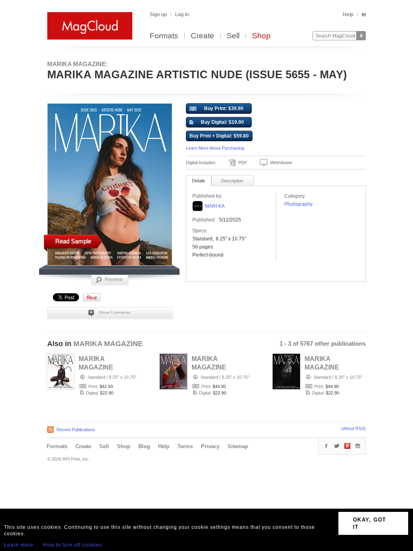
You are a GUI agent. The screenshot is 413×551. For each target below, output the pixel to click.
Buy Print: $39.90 (224, 108)
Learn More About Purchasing (215, 148)
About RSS (353, 428)
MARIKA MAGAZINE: (77, 64)
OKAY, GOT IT (369, 523)
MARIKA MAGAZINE (108, 344)
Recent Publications (75, 429)
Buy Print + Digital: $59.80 (219, 136)
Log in (182, 14)
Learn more (18, 545)
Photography (298, 204)
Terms (185, 446)
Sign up (158, 14)
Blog (144, 446)
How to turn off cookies (72, 545)
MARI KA (215, 206)
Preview (114, 279)
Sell (233, 36)
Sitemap (237, 446)
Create (202, 36)
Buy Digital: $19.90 (222, 122)
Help (348, 14)
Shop (261, 36)
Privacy (210, 446)
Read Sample (73, 241)
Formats (164, 36)
